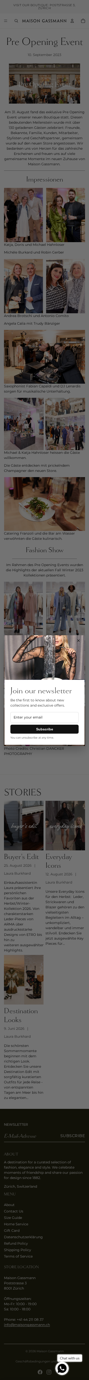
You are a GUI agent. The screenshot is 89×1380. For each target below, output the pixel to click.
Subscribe (44, 729)
